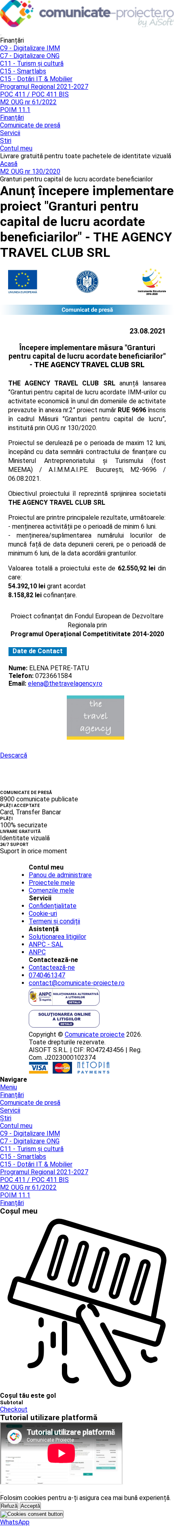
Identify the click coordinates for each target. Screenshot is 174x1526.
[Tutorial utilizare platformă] (1, 35)
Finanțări (12, 117)
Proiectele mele (52, 883)
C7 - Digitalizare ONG (29, 56)
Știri (5, 140)
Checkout (14, 1409)
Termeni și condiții (54, 921)
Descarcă (13, 755)
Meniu (8, 1087)
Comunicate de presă (30, 125)
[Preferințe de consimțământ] (32, 1514)
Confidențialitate (52, 906)
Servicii (10, 133)
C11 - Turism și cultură (32, 63)
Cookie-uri (43, 913)
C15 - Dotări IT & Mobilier (36, 79)
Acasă (8, 164)
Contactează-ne (52, 967)
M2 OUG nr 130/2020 (30, 171)
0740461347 (47, 975)
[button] (15, 1522)
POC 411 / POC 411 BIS (34, 94)
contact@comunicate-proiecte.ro (77, 983)
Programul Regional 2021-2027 (44, 86)
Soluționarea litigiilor (57, 937)
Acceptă (30, 1506)
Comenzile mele (51, 890)
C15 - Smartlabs (23, 71)
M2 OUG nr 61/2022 (28, 102)
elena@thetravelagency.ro (65, 683)
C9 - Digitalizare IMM (30, 48)
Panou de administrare (60, 875)
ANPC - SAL (46, 944)
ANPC (37, 952)
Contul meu (16, 148)
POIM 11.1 (15, 110)
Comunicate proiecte (95, 1034)
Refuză (9, 1506)
